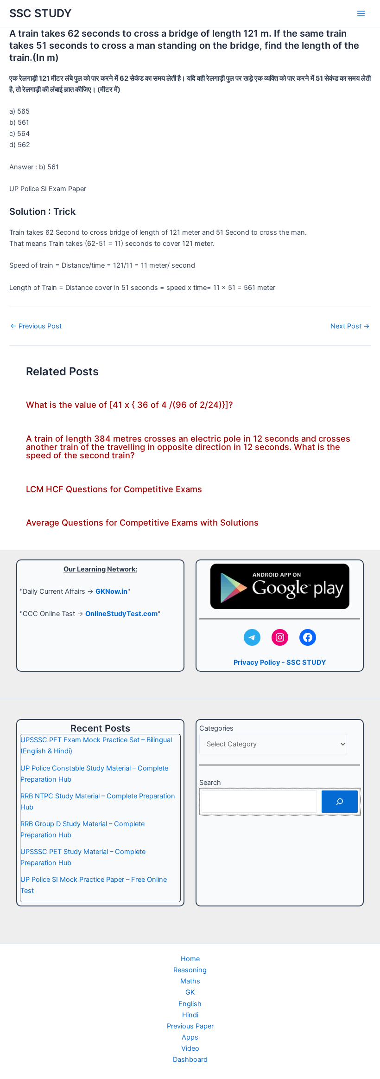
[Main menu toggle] (361, 13)
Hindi (190, 1015)
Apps (190, 1037)
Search (210, 782)
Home (190, 959)
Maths (190, 981)
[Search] (340, 801)
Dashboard (190, 1059)
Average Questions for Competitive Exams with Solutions (142, 522)
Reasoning (190, 970)
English (190, 1004)
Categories (216, 728)
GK (190, 992)
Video (190, 1048)
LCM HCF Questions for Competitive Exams (114, 489)
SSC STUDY (40, 13)
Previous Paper (190, 1026)
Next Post (350, 326)
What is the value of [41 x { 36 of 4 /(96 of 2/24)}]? (129, 404)
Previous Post (36, 326)
